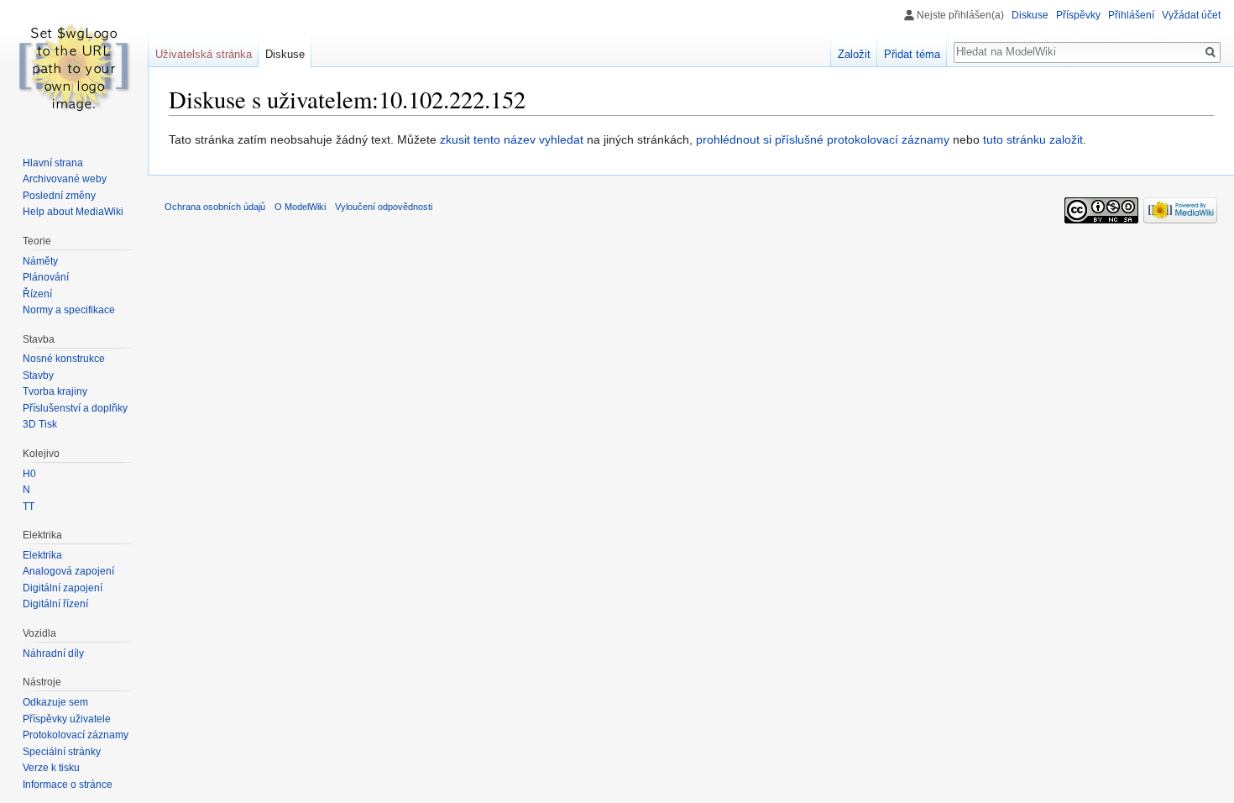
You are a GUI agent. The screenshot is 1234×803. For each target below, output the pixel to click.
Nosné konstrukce (64, 359)
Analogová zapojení (68, 571)
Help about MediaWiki (73, 212)
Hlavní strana (53, 163)
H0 (29, 474)
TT (28, 506)
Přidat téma (912, 54)
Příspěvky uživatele (67, 719)
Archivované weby (65, 179)
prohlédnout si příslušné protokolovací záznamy (822, 139)
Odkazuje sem (55, 702)
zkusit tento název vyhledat (511, 139)
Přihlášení (1131, 15)
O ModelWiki (300, 207)
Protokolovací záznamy (75, 735)
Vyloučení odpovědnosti (383, 207)
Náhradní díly (53, 653)
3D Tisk (40, 424)
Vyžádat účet (1191, 15)
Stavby (38, 375)
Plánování (46, 277)
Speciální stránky (62, 752)
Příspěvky (1078, 15)
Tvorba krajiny (55, 391)
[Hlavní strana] (74, 67)
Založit (854, 54)
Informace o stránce (67, 784)
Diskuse (1030, 15)
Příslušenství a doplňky (75, 408)
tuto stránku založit (1033, 139)
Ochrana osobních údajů (215, 207)
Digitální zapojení (62, 588)
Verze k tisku (51, 768)
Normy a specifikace (69, 310)
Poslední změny (59, 196)
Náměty (40, 261)
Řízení (37, 294)
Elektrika (42, 555)
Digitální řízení (55, 604)
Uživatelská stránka (203, 54)
